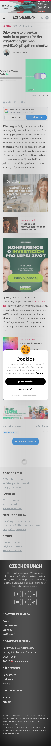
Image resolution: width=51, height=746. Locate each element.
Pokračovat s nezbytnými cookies (25, 396)
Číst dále (40, 373)
